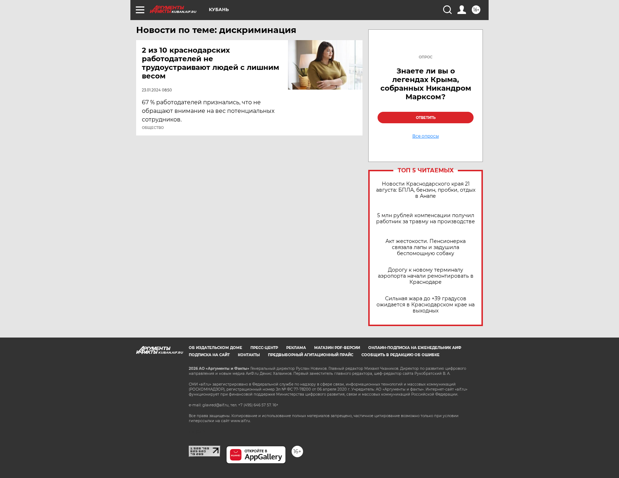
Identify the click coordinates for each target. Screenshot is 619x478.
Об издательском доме (215, 347)
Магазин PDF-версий (337, 347)
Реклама (296, 347)
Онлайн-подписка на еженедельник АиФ (414, 347)
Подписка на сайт (209, 355)
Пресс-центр (264, 347)
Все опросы (425, 136)
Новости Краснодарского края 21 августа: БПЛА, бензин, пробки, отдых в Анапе (425, 190)
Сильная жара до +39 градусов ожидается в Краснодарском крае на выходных (425, 305)
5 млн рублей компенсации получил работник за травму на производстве (425, 218)
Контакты (249, 355)
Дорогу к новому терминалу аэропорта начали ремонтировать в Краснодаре (426, 276)
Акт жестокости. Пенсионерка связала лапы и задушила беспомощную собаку (425, 247)
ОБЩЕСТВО (153, 128)
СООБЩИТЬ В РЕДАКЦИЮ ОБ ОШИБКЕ (400, 355)
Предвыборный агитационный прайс (310, 355)
